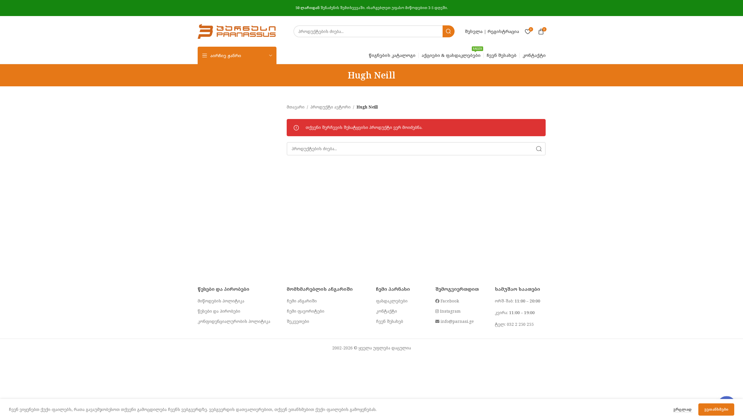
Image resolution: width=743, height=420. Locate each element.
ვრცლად (682, 409)
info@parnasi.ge (456, 321)
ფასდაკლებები (392, 301)
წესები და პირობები (219, 311)
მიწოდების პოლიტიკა (221, 301)
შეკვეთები (298, 321)
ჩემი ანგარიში (302, 301)
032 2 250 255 (520, 324)
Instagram (450, 311)
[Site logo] (237, 31)
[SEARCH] (449, 31)
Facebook (449, 301)
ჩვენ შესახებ (389, 321)
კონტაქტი (386, 311)
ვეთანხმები (716, 409)
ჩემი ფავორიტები (305, 311)
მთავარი (295, 107)
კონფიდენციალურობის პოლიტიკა (234, 321)
